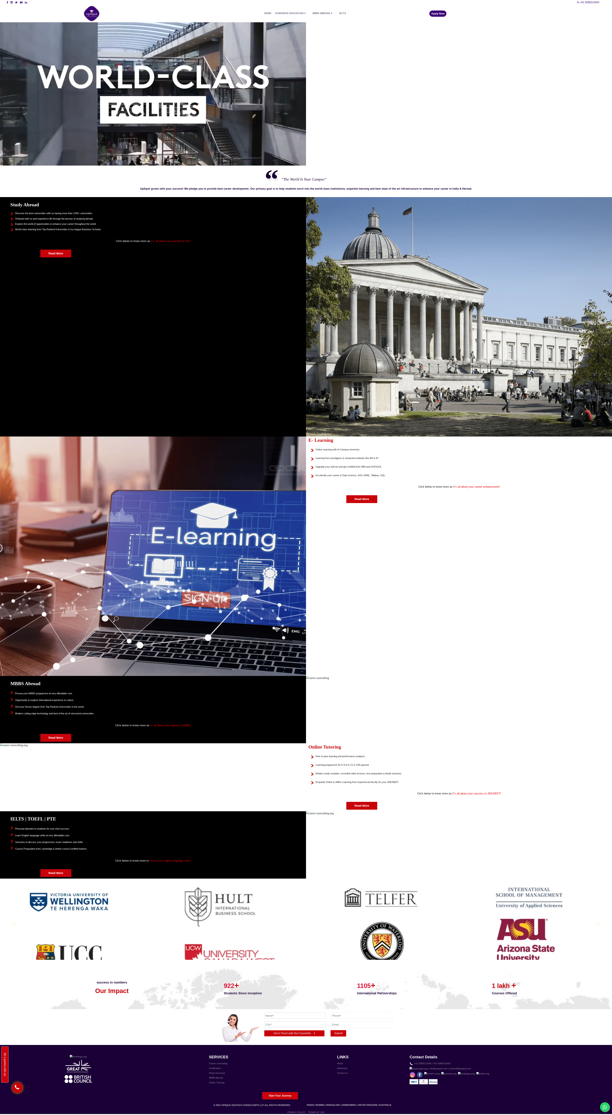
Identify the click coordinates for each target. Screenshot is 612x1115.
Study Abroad (24, 204)
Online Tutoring (324, 746)
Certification (215, 1068)
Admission (342, 1068)
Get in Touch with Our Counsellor (293, 1033)
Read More (55, 253)
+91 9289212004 (589, 2)
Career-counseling (218, 1063)
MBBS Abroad (322, 13)
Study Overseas (217, 1073)
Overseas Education (289, 13)
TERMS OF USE (316, 1112)
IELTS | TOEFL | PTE (33, 818)
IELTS (342, 13)
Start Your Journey (280, 1095)
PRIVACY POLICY (296, 1112)
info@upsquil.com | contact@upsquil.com (449, 1068)
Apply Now (437, 13)
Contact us (342, 1073)
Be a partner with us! (5, 1064)
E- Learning (320, 440)
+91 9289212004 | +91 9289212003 (431, 1063)
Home (267, 13)
